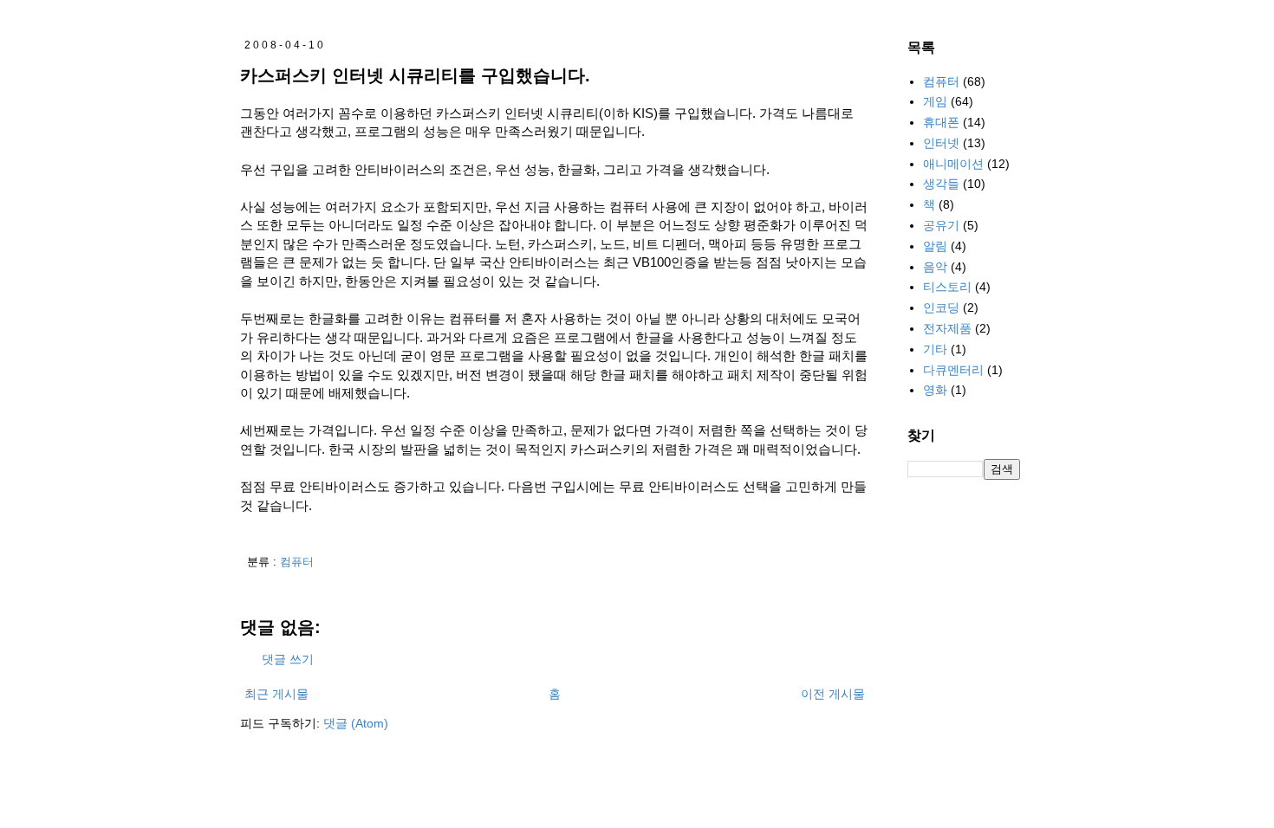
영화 (935, 390)
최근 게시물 (276, 694)
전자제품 (947, 328)
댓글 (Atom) (355, 723)
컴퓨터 (297, 562)
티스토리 (947, 287)
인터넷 (941, 143)
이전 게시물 (833, 694)
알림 (935, 246)
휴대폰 (941, 122)
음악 (935, 267)
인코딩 (941, 307)
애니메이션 (953, 164)
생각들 (941, 184)
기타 (935, 349)
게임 (935, 101)
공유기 (941, 225)
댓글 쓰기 (288, 659)
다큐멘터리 (953, 370)
